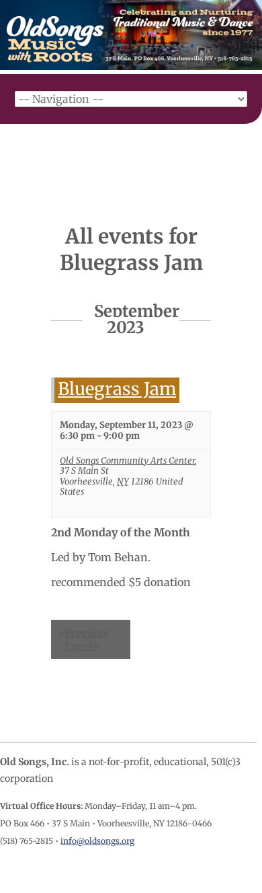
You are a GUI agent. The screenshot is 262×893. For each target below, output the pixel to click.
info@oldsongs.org (97, 841)
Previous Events (83, 639)
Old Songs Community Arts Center (127, 460)
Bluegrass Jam (117, 389)
